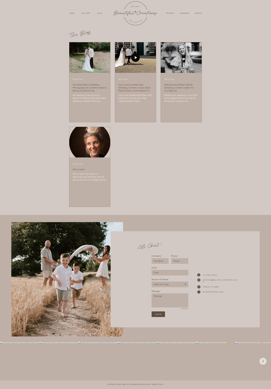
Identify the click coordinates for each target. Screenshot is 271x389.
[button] (170, 13)
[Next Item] (262, 361)
